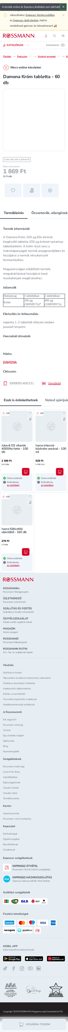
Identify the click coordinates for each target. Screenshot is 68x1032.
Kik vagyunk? (9, 719)
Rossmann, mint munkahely (17, 818)
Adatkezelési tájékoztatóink (17, 688)
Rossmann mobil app (14, 766)
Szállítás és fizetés (12, 672)
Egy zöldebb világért (13, 735)
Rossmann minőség (13, 724)
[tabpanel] (34, 305)
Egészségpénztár (11, 782)
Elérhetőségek (10, 833)
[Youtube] (30, 968)
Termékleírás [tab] (14, 213)
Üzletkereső (9, 849)
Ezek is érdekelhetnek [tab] (21, 400)
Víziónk (7, 730)
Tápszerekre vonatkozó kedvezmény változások (27, 677)
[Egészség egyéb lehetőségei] (30, 56)
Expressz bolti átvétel (25, 20)
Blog (5, 746)
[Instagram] (22, 968)
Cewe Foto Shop (11, 771)
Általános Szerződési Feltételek (19, 683)
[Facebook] (13, 968)
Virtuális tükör (10, 793)
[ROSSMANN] (18, 579)
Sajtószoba (8, 740)
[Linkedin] (38, 968)
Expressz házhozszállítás (40, 15)
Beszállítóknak (10, 844)
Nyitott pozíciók (11, 813)
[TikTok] (5, 968)
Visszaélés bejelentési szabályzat (20, 699)
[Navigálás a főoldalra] (18, 35)
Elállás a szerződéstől (14, 693)
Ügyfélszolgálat (11, 839)
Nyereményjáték (11, 751)
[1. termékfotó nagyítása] (34, 120)
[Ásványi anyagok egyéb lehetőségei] (58, 56)
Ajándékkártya (10, 777)
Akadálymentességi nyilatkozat (19, 704)
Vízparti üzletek (11, 787)
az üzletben (13, 485)
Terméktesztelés (11, 798)
